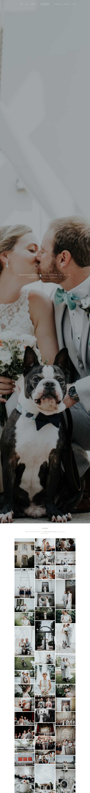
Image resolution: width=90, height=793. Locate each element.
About (26, 4)
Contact (74, 4)
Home (21, 4)
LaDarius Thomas (46, 533)
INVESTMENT (66, 4)
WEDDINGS (48, 280)
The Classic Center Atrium (39, 531)
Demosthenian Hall (31, 531)
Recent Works (57, 4)
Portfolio (33, 4)
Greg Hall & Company (59, 531)
